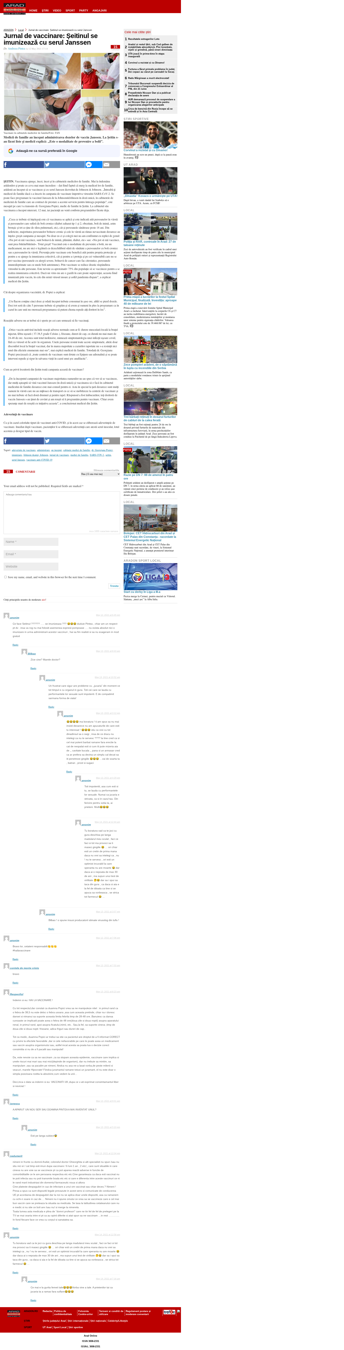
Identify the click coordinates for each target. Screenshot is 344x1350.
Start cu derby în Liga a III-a (142, 591)
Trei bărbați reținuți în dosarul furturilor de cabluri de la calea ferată (150, 418)
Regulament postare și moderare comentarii (138, 1313)
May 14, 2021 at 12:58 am (107, 1234)
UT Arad (131, 164)
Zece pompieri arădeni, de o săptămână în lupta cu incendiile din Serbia (150, 366)
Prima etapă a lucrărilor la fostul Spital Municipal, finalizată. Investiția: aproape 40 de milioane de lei (150, 300)
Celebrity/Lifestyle (118, 1321)
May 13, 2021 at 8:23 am (108, 991)
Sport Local (60, 1327)
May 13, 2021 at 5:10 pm (108, 1127)
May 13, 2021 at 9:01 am (108, 1101)
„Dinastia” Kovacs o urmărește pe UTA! (150, 195)
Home (33, 10)
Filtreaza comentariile (106, 470)
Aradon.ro (31, 1311)
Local (21, 30)
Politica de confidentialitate (63, 1313)
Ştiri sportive (136, 119)
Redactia (47, 1311)
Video (57, 10)
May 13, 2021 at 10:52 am (107, 677)
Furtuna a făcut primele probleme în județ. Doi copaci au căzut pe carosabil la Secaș (151, 70)
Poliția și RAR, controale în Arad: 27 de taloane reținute (150, 243)
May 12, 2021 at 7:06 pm (108, 938)
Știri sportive (75, 1327)
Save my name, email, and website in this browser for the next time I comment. (52, 577)
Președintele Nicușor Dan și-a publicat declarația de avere (149, 94)
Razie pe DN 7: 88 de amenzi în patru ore (148, 476)
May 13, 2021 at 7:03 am (108, 965)
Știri (27, 1321)
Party (83, 10)
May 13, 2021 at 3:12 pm (108, 713)
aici (43, 599)
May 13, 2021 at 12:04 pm (107, 1153)
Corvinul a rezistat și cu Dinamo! (146, 62)
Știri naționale (98, 1321)
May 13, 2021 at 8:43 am (108, 651)
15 (115, 48)
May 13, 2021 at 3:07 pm (108, 911)
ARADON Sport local (142, 560)
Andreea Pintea (16, 48)
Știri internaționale (78, 1321)
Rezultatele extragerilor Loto (143, 39)
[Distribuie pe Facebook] (24, 164)
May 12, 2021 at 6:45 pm (108, 615)
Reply (15, 645)
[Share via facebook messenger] (93, 164)
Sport (70, 10)
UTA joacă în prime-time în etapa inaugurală (146, 55)
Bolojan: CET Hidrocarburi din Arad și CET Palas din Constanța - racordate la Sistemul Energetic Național (150, 537)
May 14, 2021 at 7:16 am (108, 1279)
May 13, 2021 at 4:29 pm (108, 778)
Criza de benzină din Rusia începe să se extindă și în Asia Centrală (150, 110)
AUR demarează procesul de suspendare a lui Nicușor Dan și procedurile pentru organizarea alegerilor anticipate (151, 102)
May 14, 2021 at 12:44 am (107, 822)
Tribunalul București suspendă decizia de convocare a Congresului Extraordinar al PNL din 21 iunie (151, 86)
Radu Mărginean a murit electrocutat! (148, 78)
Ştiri (45, 10)
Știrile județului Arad (54, 1321)
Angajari (99, 10)
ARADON (8, 30)
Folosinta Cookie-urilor (85, 1313)
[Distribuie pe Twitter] (64, 164)
